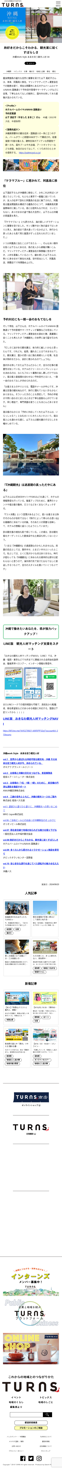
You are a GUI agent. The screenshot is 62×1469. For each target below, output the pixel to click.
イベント (16, 1398)
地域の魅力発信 (12, 1064)
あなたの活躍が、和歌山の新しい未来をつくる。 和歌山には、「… (17, 1015)
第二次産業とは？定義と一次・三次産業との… (16, 957)
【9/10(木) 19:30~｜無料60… (45, 1008)
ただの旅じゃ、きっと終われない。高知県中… (44, 957)
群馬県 (37, 1017)
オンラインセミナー (42, 1060)
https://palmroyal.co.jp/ (30, 153)
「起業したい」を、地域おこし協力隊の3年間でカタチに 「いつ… (45, 1051)
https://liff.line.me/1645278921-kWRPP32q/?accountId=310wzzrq (30, 733)
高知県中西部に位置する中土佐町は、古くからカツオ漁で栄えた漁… (45, 963)
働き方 (31, 72)
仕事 (25, 72)
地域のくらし (40, 972)
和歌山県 (10, 1020)
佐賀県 (9, 929)
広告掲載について (46, 1446)
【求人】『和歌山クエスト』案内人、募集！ (16, 1009)
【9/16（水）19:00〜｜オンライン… (44, 1045)
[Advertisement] (31, 1168)
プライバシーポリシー (16, 1451)
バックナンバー (12, 1437)
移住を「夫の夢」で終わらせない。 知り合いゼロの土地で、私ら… (45, 1012)
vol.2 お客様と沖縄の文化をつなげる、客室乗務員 (27, 773)
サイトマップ (45, 1451)
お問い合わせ (16, 1446)
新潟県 (9, 1056)
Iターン (46, 1017)
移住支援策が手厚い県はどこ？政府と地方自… (44, 918)
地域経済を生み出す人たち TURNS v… (16, 918)
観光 (54, 72)
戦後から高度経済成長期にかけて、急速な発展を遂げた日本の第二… (17, 963)
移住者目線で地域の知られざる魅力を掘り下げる (30, 830)
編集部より (16, 1407)
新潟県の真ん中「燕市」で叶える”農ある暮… (16, 1045)
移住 (48, 72)
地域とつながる (49, 968)
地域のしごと (45, 1402)
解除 (22, 1441)
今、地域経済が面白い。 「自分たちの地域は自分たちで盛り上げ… (16, 924)
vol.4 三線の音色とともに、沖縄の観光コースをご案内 (29, 797)
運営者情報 (46, 1441)
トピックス (18, 72)
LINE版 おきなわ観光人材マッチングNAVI (30, 722)
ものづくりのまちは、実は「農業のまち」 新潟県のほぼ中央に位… (17, 1051)
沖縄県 (8, 72)
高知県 (37, 968)
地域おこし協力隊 (13, 1060)
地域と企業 (40, 72)
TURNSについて (46, 1437)
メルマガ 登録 (13, 1441)
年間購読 (23, 1437)
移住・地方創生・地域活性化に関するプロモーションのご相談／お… (45, 924)
